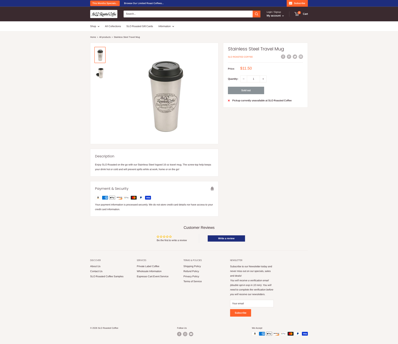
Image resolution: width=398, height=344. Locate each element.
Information (164, 26)
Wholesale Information (149, 271)
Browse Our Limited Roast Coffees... (144, 3)
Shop (93, 26)
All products (105, 37)
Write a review (226, 238)
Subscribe (299, 3)
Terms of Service (192, 281)
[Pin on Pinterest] (289, 56)
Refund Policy (191, 271)
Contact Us (96, 271)
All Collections (113, 26)
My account (274, 15)
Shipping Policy (192, 266)
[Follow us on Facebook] (179, 334)
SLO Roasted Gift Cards (139, 26)
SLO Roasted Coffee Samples (106, 276)
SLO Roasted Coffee (240, 57)
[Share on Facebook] (283, 56)
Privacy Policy (191, 276)
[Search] (256, 14)
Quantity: (233, 79)
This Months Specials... (105, 3)
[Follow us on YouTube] (191, 334)
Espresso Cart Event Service (153, 276)
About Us (95, 266)
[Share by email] (301, 56)
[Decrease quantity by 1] (243, 79)
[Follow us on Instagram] (185, 334)
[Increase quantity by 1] (263, 79)
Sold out (246, 90)
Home (93, 37)
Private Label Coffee (148, 266)
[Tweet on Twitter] (295, 56)
